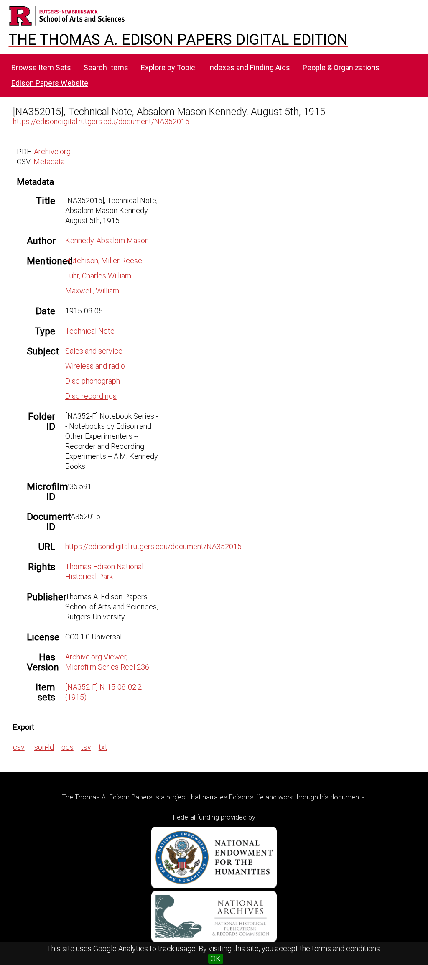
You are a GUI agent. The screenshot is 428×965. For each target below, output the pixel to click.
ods (67, 747)
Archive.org (52, 151)
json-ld (43, 747)
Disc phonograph (92, 381)
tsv (86, 747)
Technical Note (90, 330)
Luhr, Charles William (98, 275)
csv (19, 747)
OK (216, 958)
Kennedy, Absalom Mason (107, 240)
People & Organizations (341, 67)
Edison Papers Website (49, 83)
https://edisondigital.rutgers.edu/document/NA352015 (101, 121)
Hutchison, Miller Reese (103, 260)
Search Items (106, 67)
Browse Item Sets (41, 67)
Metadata (49, 161)
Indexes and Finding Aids (249, 67)
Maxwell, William (92, 290)
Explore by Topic (168, 67)
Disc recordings (91, 396)
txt (103, 747)
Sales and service (93, 350)
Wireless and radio (95, 366)
